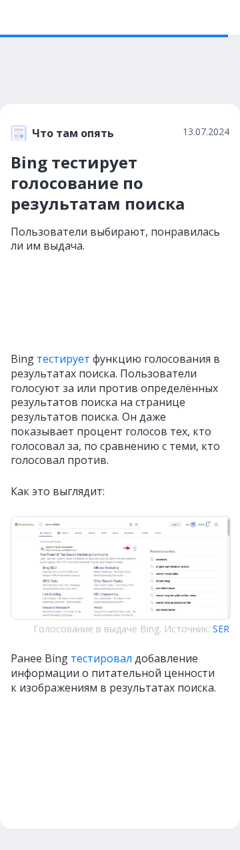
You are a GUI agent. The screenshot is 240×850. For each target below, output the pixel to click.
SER (221, 628)
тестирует (63, 358)
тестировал (101, 658)
